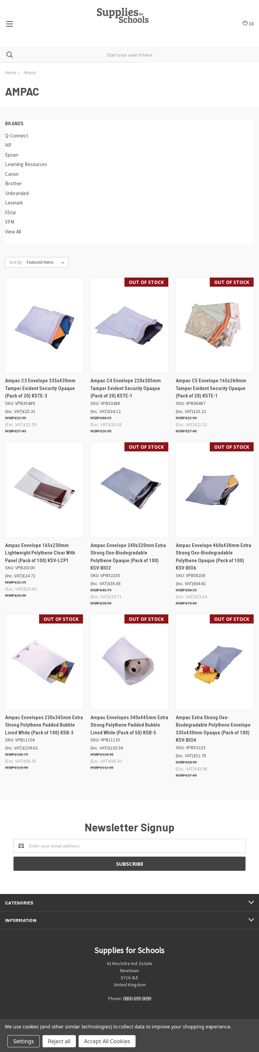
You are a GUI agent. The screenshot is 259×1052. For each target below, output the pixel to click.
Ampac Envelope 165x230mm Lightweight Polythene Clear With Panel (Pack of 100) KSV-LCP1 (40, 553)
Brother (13, 183)
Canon (12, 174)
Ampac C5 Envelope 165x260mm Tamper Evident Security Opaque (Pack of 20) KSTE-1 (211, 388)
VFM (9, 222)
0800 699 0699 (137, 998)
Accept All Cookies (107, 1041)
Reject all (59, 1041)
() (251, 24)
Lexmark (14, 202)
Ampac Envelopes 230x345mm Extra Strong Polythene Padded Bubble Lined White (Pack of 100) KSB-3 (44, 725)
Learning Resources (26, 164)
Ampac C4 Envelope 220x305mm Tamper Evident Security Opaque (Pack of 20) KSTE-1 (125, 388)
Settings (23, 1041)
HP (8, 145)
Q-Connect (16, 135)
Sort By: (16, 262)
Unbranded (17, 193)
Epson (11, 155)
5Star (10, 212)
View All (13, 231)
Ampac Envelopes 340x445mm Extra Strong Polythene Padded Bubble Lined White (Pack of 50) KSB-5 (129, 725)
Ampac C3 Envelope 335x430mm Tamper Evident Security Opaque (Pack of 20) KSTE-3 (40, 388)
